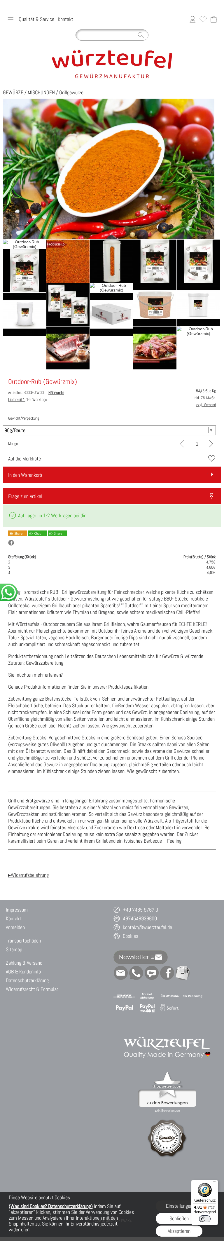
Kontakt (65, 19)
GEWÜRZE (13, 92)
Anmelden (15, 927)
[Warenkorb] (213, 19)
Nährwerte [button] (56, 392)
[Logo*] (112, 51)
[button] (10, 19)
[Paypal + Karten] (147, 1007)
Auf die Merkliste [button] (24, 458)
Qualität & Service (36, 19)
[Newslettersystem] (182, 973)
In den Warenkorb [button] (25, 475)
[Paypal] (124, 1007)
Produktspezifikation (128, 686)
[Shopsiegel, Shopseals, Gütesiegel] (167, 1073)
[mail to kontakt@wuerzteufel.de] (120, 973)
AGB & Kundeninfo (23, 971)
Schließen (179, 1218)
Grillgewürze (71, 92)
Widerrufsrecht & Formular (32, 989)
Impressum (17, 909)
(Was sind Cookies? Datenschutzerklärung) (51, 1206)
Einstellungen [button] (179, 1205)
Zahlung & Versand (24, 962)
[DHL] (124, 996)
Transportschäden (23, 940)
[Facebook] (167, 973)
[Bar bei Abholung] (147, 996)
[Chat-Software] (151, 973)
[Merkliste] (203, 19)
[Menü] (214, 1183)
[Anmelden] (192, 19)
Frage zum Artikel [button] (25, 496)
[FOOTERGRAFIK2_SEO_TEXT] (167, 1030)
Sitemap (14, 949)
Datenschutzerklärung (27, 980)
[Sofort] (170, 1007)
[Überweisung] (170, 996)
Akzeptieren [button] (179, 1231)
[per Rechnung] (193, 996)
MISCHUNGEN (41, 92)
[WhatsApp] (136, 973)
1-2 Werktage (27, 399)
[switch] (205, 1218)
